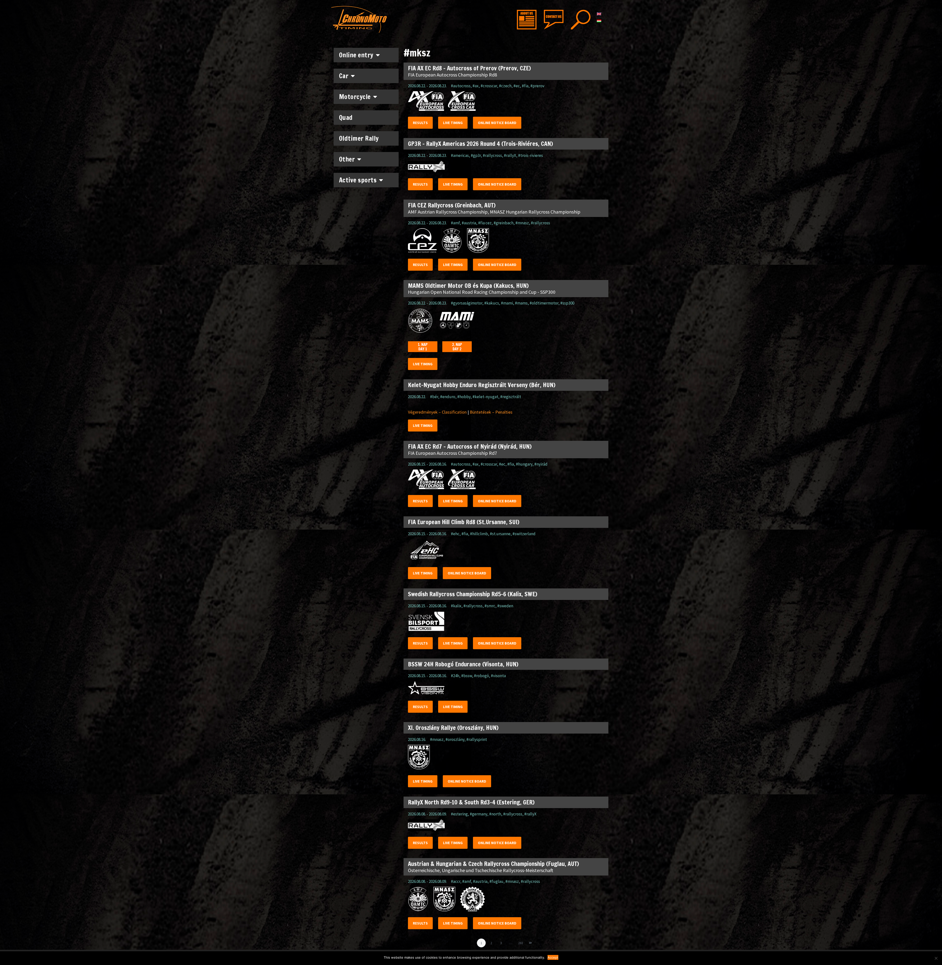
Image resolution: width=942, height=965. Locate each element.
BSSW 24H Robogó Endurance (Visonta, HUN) (463, 664)
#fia (525, 86)
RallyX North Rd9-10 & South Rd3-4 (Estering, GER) (471, 802)
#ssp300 (567, 303)
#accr (455, 881)
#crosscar (489, 86)
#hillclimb (479, 533)
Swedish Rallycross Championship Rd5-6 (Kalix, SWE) (472, 594)
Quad (346, 117)
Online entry (356, 55)
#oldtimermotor (544, 303)
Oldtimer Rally (359, 138)
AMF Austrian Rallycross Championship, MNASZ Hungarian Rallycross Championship (494, 212)
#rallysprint (476, 739)
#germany (478, 814)
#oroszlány (454, 739)
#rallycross (492, 155)
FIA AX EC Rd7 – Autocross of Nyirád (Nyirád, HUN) (470, 446)
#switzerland (524, 533)
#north (495, 814)
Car (344, 75)
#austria (469, 223)
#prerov (537, 86)
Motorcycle (355, 96)
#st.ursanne (500, 533)
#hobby (464, 396)
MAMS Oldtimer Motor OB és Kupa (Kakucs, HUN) (468, 285)
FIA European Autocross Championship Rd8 (452, 75)
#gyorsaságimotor (466, 303)
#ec (516, 86)
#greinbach (503, 223)
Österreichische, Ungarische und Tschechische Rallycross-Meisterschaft (480, 870)
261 (521, 942)
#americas (460, 155)
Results (420, 122)
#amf (455, 223)
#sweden (505, 606)
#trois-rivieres (530, 155)
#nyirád (541, 464)
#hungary (524, 464)
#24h (455, 675)
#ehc (455, 533)
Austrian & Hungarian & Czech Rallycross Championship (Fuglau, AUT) (493, 864)
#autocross (461, 86)
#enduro (447, 396)
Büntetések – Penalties (491, 412)
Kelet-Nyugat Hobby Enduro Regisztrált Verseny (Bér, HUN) (481, 385)
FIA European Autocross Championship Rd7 (452, 453)
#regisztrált (510, 396)
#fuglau (496, 881)
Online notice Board (497, 122)
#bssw (466, 675)
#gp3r (476, 155)
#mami (507, 303)
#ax (475, 86)
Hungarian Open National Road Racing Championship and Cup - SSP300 (481, 292)
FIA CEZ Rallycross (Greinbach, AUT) (452, 205)
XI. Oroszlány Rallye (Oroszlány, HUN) (453, 728)
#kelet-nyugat (485, 396)
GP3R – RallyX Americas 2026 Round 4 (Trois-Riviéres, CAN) (480, 144)
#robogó (481, 675)
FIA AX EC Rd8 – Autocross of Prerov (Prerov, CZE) (469, 68)
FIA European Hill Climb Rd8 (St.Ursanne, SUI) (463, 522)
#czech (505, 86)
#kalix (456, 606)
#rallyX (510, 155)
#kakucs (491, 303)
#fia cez (485, 223)
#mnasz (522, 223)
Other (347, 159)
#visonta (498, 675)
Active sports (358, 180)
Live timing (453, 122)
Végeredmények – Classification (437, 412)
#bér (434, 396)
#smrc (489, 606)
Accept (553, 957)
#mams (521, 303)
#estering (459, 814)
